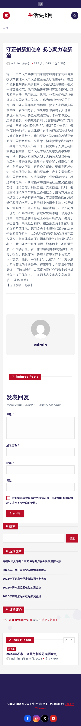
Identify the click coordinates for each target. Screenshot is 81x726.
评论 (10, 414)
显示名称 (12, 445)
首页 (5, 28)
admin (15, 63)
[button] (66, 640)
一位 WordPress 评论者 (17, 619)
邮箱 (10, 463)
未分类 (11, 649)
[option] (40, 654)
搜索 (12, 526)
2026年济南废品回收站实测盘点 (22, 587)
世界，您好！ (50, 619)
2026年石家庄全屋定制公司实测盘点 (25, 570)
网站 (9, 480)
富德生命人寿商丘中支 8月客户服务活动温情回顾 (32, 561)
